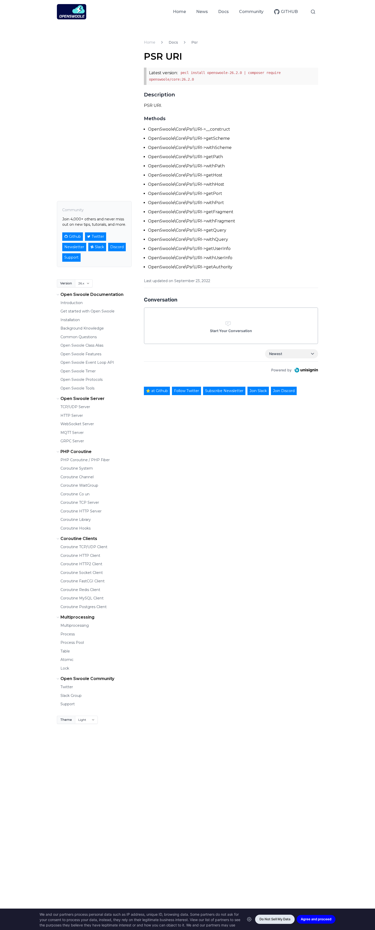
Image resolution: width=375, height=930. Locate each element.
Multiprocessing (77, 617)
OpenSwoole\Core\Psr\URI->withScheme (190, 147)
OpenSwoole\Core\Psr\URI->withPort (186, 202)
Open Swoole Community (87, 678)
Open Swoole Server (82, 398)
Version (66, 283)
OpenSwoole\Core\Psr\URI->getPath (185, 156)
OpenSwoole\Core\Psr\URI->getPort (185, 193)
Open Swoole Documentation (91, 294)
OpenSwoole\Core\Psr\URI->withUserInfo (190, 257)
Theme (66, 720)
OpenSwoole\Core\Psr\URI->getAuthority (190, 267)
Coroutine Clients (78, 538)
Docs (223, 11)
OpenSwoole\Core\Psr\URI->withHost (186, 184)
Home (179, 11)
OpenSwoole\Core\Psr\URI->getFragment (190, 211)
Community (251, 11)
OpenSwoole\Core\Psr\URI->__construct (189, 129)
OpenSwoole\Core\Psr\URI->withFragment (191, 221)
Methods (155, 118)
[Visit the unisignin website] (306, 370)
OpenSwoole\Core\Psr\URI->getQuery (187, 230)
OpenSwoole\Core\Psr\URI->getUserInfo (189, 248)
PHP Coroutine (76, 451)
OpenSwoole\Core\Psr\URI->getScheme (189, 138)
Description (159, 95)
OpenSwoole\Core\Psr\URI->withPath (186, 166)
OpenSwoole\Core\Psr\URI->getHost (185, 175)
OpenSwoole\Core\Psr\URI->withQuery (188, 239)
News (202, 11)
